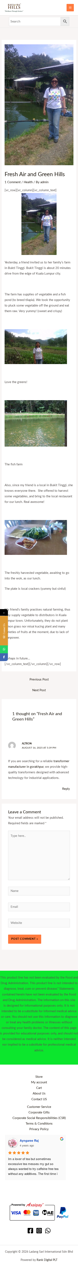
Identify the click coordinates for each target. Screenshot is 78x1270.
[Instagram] (39, 1231)
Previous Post (39, 679)
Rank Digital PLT (47, 1260)
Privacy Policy (39, 1129)
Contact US (39, 1099)
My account (39, 1082)
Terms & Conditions (39, 1123)
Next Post (39, 690)
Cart (39, 1088)
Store (39, 1076)
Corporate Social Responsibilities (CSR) (39, 1118)
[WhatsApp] (48, 1231)
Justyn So (27, 1140)
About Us (39, 1093)
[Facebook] (30, 1231)
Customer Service (39, 1106)
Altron (27, 743)
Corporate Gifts (39, 1112)
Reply (66, 788)
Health (28, 182)
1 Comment (13, 182)
